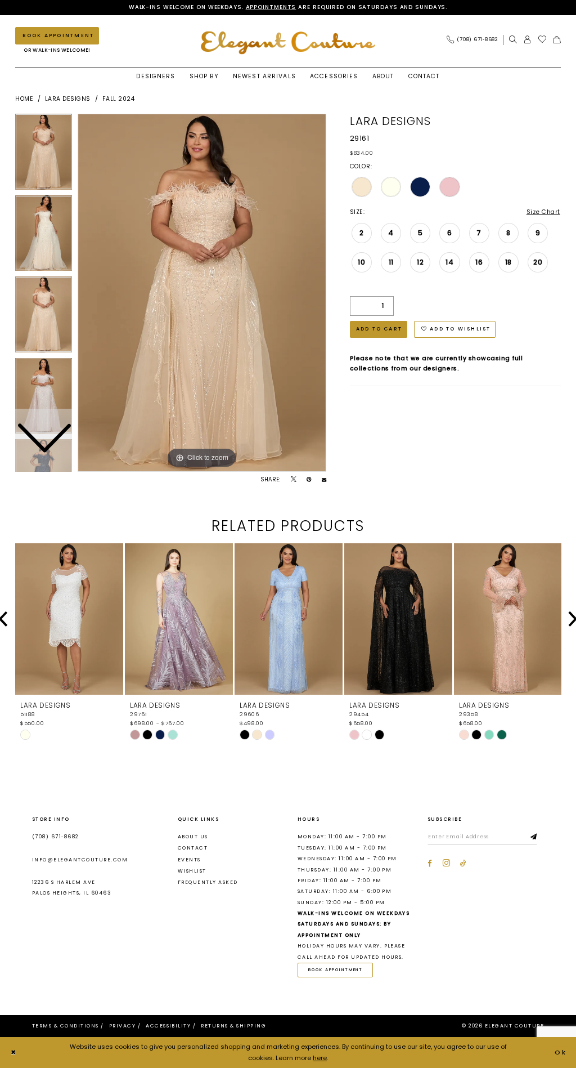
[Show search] (513, 40)
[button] (527, 40)
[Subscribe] (533, 837)
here (320, 1057)
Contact (193, 847)
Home (24, 99)
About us (193, 836)
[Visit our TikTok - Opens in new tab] (463, 863)
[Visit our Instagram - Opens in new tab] (446, 863)
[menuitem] (474, 40)
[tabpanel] (202, 292)
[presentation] (69, 619)
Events (189, 859)
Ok (561, 1052)
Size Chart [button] (543, 212)
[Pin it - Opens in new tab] (309, 479)
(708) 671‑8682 (55, 836)
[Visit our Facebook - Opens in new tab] (430, 863)
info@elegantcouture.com (80, 859)
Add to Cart (379, 328)
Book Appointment (335, 970)
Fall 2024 (118, 99)
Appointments (271, 7)
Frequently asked (208, 882)
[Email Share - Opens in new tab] (324, 479)
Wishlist (192, 871)
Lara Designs (68, 99)
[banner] (288, 42)
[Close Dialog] (13, 1052)
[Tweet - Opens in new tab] (293, 479)
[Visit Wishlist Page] (542, 40)
